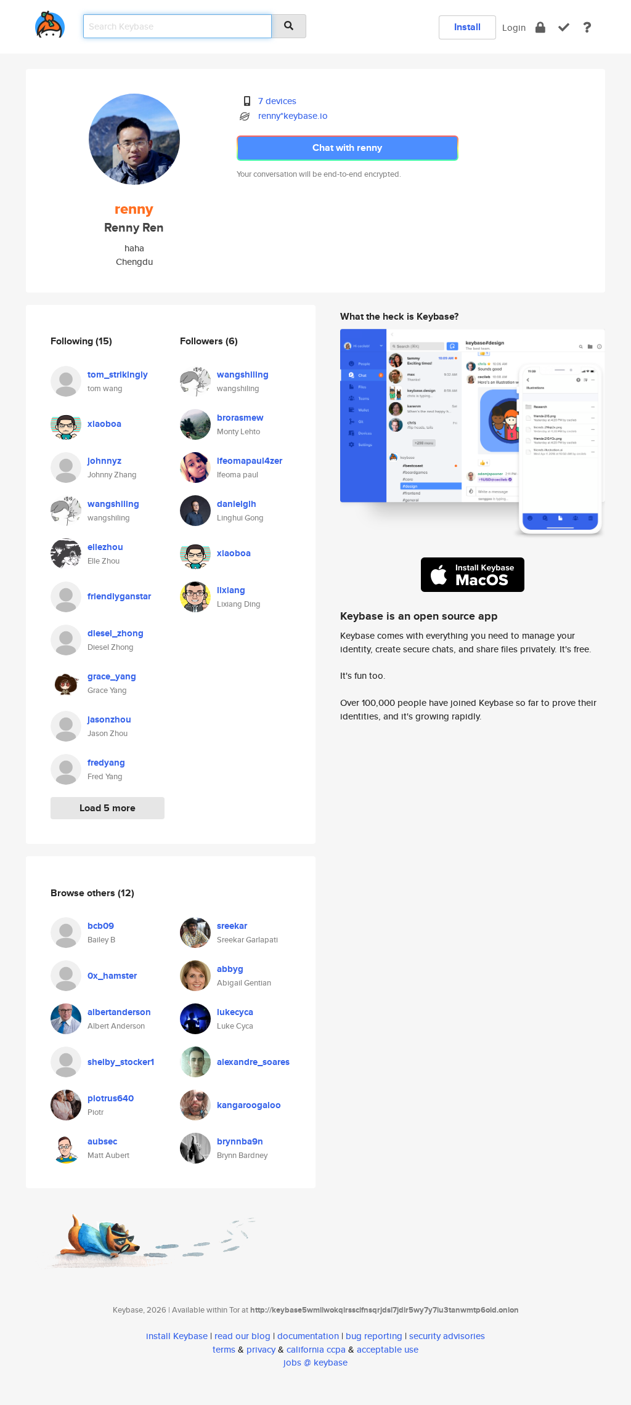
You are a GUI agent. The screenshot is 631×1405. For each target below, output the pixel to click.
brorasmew (240, 417)
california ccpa (316, 1349)
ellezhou (105, 547)
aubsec (102, 1141)
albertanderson (119, 1012)
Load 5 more (107, 808)
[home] (50, 22)
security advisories (447, 1335)
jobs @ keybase (315, 1362)
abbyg (230, 969)
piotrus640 (111, 1098)
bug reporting (374, 1335)
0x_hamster (112, 975)
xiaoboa (104, 424)
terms (224, 1349)
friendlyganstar (119, 596)
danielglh (236, 504)
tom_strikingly (118, 374)
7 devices (277, 100)
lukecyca (235, 1012)
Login (514, 27)
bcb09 (101, 926)
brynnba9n (240, 1141)
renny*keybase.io (293, 115)
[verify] (563, 27)
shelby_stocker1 (121, 1062)
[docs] (587, 27)
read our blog (242, 1335)
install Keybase (177, 1335)
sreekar (232, 926)
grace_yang (112, 676)
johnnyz (104, 461)
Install (467, 27)
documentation (308, 1335)
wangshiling (113, 504)
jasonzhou (109, 719)
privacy (260, 1349)
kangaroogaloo (249, 1105)
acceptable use (387, 1349)
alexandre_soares (253, 1062)
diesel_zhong (116, 633)
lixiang (231, 590)
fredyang (106, 762)
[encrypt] (540, 27)
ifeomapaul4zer (249, 461)
